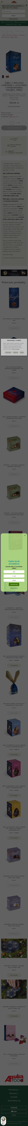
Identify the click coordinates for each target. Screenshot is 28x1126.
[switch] (3, 1124)
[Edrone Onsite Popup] (14, 563)
